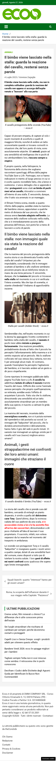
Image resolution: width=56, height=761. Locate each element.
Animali (8, 52)
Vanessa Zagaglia (27, 77)
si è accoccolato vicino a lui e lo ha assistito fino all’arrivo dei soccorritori (26, 524)
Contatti (6, 744)
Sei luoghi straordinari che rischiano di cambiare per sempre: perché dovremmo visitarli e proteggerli (24, 629)
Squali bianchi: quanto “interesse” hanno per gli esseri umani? (29, 581)
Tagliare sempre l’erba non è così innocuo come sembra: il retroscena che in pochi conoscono (25, 661)
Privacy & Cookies (11, 748)
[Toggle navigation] (6, 26)
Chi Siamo (7, 736)
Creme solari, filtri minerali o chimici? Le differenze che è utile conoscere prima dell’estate (24, 617)
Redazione (7, 740)
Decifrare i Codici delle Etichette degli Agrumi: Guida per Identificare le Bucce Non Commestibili (27, 673)
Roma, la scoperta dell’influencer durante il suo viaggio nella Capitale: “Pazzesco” (27, 594)
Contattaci (48, 715)
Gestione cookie (48, 759)
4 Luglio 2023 (10, 77)
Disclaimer (7, 752)
